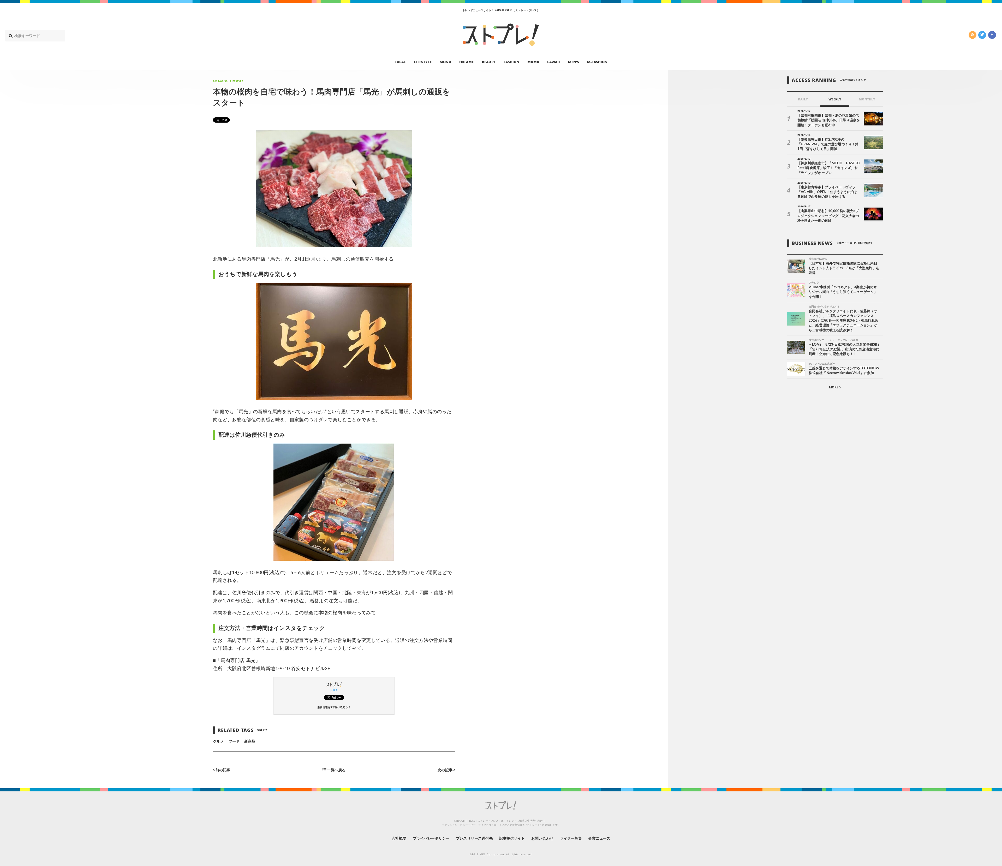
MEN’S (573, 61)
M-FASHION (597, 61)
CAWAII (553, 61)
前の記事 (222, 770)
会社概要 (399, 838)
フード (234, 741)
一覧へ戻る (335, 770)
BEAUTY (489, 61)
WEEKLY (834, 99)
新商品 (249, 741)
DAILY (803, 99)
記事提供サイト (512, 838)
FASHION (511, 61)
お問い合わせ (542, 838)
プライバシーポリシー (431, 838)
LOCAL (400, 61)
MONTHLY (867, 99)
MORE (834, 387)
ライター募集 (571, 838)
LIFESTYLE (422, 61)
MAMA (533, 61)
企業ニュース (599, 838)
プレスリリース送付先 (474, 838)
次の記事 (445, 770)
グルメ (218, 741)
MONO (445, 61)
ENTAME (466, 61)
